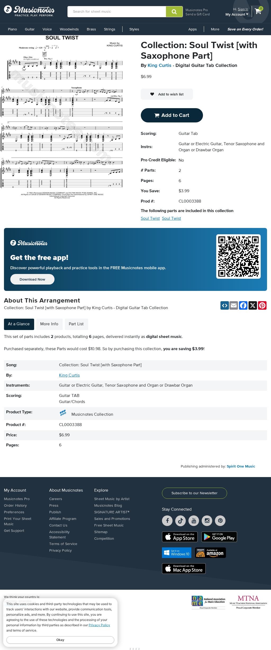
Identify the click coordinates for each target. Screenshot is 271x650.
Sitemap (100, 532)
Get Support (14, 531)
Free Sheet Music (109, 525)
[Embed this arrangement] (224, 305)
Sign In (243, 9)
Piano (12, 29)
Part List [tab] (76, 324)
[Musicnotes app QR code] (238, 259)
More (217, 31)
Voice (47, 29)
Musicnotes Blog (108, 505)
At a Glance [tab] (19, 324)
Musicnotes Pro (197, 10)
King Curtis (159, 65)
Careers (55, 499)
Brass (91, 29)
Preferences (14, 512)
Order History (15, 505)
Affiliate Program (62, 519)
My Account (235, 14)
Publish (55, 512)
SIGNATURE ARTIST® (111, 512)
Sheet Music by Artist (111, 499)
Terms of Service (63, 544)
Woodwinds (69, 29)
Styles (134, 29)
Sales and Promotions (112, 519)
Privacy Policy (60, 550)
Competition (104, 539)
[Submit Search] (174, 11)
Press (54, 505)
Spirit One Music (241, 466)
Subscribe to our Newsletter (194, 493)
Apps (192, 29)
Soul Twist (150, 219)
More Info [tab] (49, 324)
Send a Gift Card (198, 14)
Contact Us (58, 525)
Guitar (30, 29)
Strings (109, 29)
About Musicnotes (66, 490)
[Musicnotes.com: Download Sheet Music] (29, 11)
